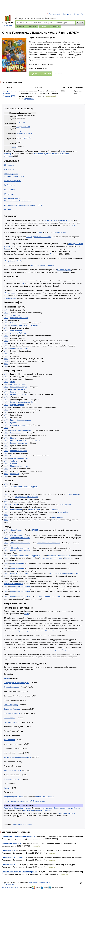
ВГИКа (39, 232)
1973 (6, 410)
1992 (6, 453)
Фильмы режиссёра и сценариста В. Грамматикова (24, 801)
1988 (6, 446)
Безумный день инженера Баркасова (25, 440)
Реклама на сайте (44, 882)
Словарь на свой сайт (71, 14)
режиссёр (7, 154)
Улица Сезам (10, 261)
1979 (6, 425)
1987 (6, 330)
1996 (6, 341)
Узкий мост (14, 474)
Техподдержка (33, 882)
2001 (6, 354)
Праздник (14, 504)
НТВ (19, 261)
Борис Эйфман (57, 517)
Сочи (77, 573)
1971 (6, 397)
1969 (6, 389)
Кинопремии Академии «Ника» (50, 596)
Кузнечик (13, 423)
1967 (6, 382)
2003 (6, 356)
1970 (6, 394)
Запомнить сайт (54, 14)
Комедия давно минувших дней (22, 430)
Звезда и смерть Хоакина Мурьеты (24, 325)
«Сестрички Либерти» (19, 573)
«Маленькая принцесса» (20, 586)
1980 (6, 428)
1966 (6, 377)
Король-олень (15, 392)
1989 (6, 448)
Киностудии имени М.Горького (38, 237)
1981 (6, 320)
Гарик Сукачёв (65, 504)
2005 (6, 364)
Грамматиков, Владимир (22, 824)
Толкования (21, 26)
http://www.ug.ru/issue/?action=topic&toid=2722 (35, 631)
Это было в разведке (18, 387)
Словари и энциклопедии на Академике (35, 18)
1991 (6, 336)
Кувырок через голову (19, 443)
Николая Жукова (64, 270)
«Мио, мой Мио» (17, 563)
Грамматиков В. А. (10, 865)
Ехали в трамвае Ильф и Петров (23, 402)
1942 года (53, 220)
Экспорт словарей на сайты (10, 887)
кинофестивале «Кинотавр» (61, 573)
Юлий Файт (63, 512)
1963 (23, 283)
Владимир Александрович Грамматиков (19, 836)
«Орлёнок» (53, 254)
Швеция (7, 249)
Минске (67, 558)
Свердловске (64, 220)
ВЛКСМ (35, 530)
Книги (44, 26)
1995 (6, 458)
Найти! (80, 23)
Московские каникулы (19, 458)
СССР (27, 127)
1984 (6, 328)
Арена (12, 382)
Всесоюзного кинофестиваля (48, 543)
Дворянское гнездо (17, 389)
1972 (6, 407)
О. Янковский (32, 497)
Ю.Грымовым (34, 510)
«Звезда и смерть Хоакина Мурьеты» (25, 556)
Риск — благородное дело (20, 420)
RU (82, 14)
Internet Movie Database (44, 797)
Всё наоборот (15, 323)
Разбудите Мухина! (18, 384)
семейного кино (10, 298)
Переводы (32, 26)
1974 (6, 310)
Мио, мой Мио (16, 330)
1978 (6, 318)
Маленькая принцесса (19, 348)
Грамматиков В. (8, 850)
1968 (6, 387)
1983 (6, 556)
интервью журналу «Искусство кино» (60, 650)
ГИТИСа (74, 225)
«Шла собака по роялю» (20, 538)
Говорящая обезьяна (18, 451)
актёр (18, 138)
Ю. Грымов (54, 510)
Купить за (40, 73)
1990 (6, 333)
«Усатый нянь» (10, 293)
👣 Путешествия (9, 884)
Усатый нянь (15, 315)
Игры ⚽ (56, 26)
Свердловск (20, 127)
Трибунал (14, 461)
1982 (6, 325)
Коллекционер (16, 510)
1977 (6, 315)
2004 (6, 359)
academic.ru (8, 26)
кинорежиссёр (26, 138)
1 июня (18, 122)
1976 (6, 313)
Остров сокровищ (17, 405)
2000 (6, 471)
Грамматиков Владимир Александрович (19, 872)
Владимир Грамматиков (13, 797)
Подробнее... (29, 99)
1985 (6, 558)
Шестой (13, 438)
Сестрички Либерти (18, 333)
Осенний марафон (17, 425)
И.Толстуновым (72, 494)
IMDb (14, 147)
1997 (6, 348)
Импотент (14, 463)
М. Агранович (20, 497)
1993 (6, 338)
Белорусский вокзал (18, 394)
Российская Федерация (25, 133)
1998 (6, 351)
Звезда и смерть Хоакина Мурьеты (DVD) (9, 93)
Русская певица (16, 456)
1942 (23, 122)
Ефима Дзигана (59, 232)
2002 (6, 517)
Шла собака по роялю (19, 318)
